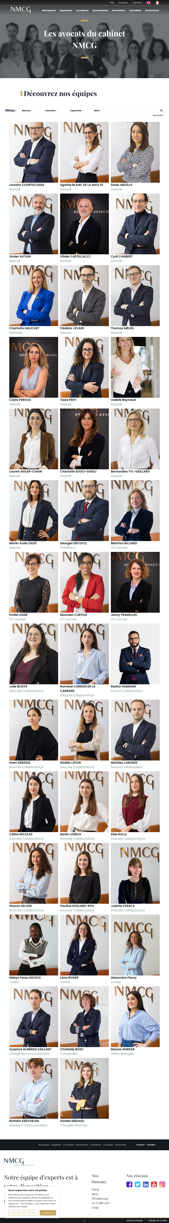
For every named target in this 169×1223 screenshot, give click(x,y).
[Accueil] (26, 10)
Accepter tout (48, 1213)
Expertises (66, 10)
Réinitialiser (158, 115)
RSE (112, 2)
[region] (32, 1202)
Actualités (135, 10)
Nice (95, 1194)
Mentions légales (135, 1220)
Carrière (137, 2)
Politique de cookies (157, 1220)
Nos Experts (49, 10)
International (100, 10)
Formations (118, 10)
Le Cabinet (82, 10)
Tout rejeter (32, 1213)
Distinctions (152, 10)
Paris (95, 1190)
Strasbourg (100, 1198)
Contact (123, 2)
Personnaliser (16, 1213)
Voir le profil (33, 178)
